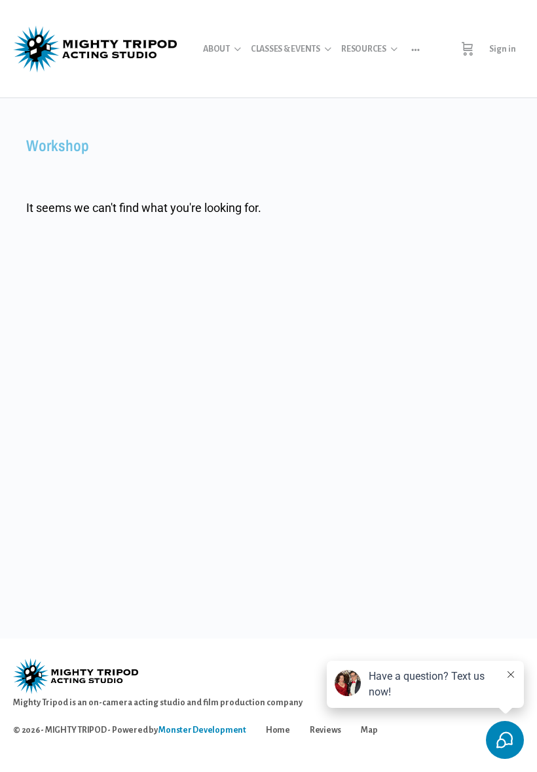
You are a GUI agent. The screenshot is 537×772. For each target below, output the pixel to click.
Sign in (502, 49)
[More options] (415, 49)
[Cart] (467, 49)
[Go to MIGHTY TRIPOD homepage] (95, 47)
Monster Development (202, 730)
